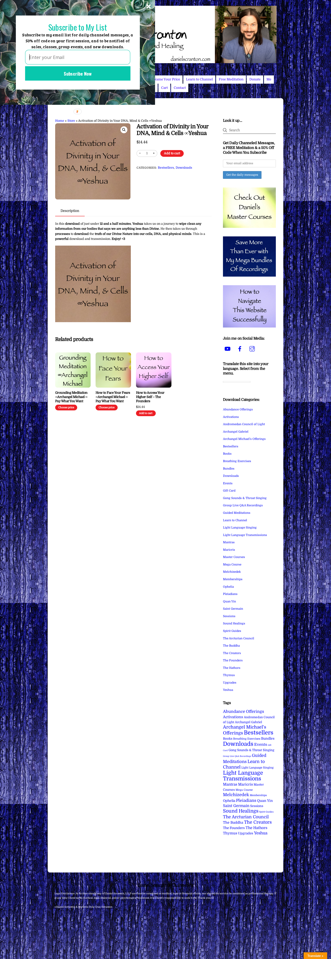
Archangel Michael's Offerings (244, 439)
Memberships (233, 579)
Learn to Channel (199, 79)
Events (228, 483)
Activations (231, 417)
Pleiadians (230, 594)
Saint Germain (233, 608)
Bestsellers (166, 167)
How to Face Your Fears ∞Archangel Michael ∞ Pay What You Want (113, 397)
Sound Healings (234, 623)
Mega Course (232, 564)
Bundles (228, 468)
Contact (180, 88)
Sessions (229, 616)
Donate (255, 79)
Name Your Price (167, 79)
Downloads (184, 167)
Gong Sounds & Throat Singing (245, 498)
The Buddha (231, 645)
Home (59, 121)
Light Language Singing (240, 527)
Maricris (229, 549)
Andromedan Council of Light (244, 424)
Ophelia (228, 586)
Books (227, 453)
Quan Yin (229, 601)
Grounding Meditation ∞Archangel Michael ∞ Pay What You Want (71, 397)
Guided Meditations (236, 513)
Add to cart (172, 153)
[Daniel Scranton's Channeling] (165, 62)
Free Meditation (231, 79)
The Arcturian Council (238, 638)
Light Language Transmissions (245, 535)
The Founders (233, 660)
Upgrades (229, 682)
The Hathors (231, 668)
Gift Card (229, 490)
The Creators (232, 653)
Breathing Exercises (237, 461)
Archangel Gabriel (235, 431)
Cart (164, 88)
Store (71, 121)
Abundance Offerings (238, 409)
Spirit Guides (232, 631)
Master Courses (234, 557)
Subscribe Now (78, 73)
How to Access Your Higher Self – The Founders (150, 397)
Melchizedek (232, 571)
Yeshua (228, 690)
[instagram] (252, 349)
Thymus (229, 675)
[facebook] (240, 349)
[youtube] (228, 349)
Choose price (66, 407)
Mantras (229, 542)
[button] (123, 129)
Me (268, 79)
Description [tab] (70, 211)
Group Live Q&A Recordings (243, 505)
